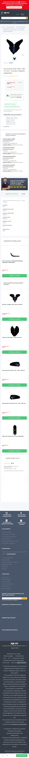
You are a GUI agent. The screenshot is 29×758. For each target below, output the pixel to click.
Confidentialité (19, 656)
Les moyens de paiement (9, 536)
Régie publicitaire (7, 564)
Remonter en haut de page (14, 506)
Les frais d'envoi (6, 539)
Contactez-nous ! (6, 579)
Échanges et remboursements (10, 541)
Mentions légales (8, 656)
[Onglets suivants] (27, 194)
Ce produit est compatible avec (12, 106)
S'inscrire (24, 598)
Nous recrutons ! (6, 588)
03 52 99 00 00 (5, 21)
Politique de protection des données (13, 660)
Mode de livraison (7, 532)
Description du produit (10, 104)
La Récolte (5, 566)
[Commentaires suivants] (25, 478)
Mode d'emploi (6, 560)
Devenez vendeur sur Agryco (10, 562)
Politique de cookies (18, 658)
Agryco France (21, 662)
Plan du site (5, 662)
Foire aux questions (7, 557)
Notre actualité (6, 581)
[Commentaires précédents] (3, 478)
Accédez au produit (14, 319)
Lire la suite (6, 126)
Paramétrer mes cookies (13, 653)
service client (20, 21)
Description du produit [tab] (12, 193)
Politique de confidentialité (19, 724)
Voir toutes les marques (8, 543)
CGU (4, 658)
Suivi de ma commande (8, 534)
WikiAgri (4, 568)
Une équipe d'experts (8, 584)
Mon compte (5, 577)
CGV (9, 658)
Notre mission (6, 586)
